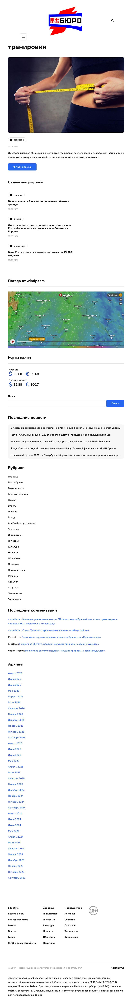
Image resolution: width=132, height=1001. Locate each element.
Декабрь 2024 (16, 790)
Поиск (11, 396)
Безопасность (16, 488)
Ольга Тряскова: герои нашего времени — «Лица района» (55, 630)
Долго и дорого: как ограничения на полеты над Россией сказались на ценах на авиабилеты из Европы (39, 228)
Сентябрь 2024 (16, 807)
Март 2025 (14, 772)
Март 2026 (14, 702)
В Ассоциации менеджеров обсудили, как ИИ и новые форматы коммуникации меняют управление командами (67, 427)
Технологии (15, 593)
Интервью (14, 540)
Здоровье (13, 529)
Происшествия (16, 570)
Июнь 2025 (14, 755)
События (13, 581)
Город (11, 517)
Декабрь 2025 (16, 720)
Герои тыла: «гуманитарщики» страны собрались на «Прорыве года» (61, 637)
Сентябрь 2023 (16, 877)
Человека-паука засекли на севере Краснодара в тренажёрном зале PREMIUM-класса (60, 441)
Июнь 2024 (14, 825)
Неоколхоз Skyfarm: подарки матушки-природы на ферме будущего (59, 644)
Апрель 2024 (15, 836)
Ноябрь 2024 (15, 795)
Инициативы (15, 535)
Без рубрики (15, 482)
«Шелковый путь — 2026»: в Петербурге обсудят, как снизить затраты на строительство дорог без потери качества (67, 455)
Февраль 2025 (16, 778)
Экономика (14, 599)
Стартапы (13, 587)
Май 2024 (13, 831)
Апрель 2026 (15, 696)
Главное (12, 511)
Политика (13, 564)
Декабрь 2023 (16, 860)
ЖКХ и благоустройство (22, 523)
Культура (13, 546)
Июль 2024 (14, 819)
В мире (12, 500)
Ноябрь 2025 (15, 725)
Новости (13, 552)
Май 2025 (13, 761)
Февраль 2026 (16, 708)
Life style (13, 476)
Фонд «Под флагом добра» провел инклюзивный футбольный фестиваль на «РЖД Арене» (63, 448)
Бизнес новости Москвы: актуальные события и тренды (39, 202)
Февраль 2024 (16, 848)
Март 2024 (14, 842)
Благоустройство (18, 494)
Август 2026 (15, 673)
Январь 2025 (15, 784)
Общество (14, 558)
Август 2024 (15, 813)
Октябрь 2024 (16, 801)
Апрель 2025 (15, 766)
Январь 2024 (15, 854)
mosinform (14, 619)
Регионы (13, 576)
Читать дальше (22, 167)
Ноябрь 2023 (15, 866)
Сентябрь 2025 (16, 737)
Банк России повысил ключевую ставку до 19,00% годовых (40, 253)
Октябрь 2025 (16, 731)
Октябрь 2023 (16, 872)
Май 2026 (13, 690)
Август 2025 (15, 743)
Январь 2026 (15, 714)
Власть (12, 505)
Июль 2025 (14, 749)
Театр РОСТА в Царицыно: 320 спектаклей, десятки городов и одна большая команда (60, 434)
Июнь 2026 (14, 685)
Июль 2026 (14, 679)
